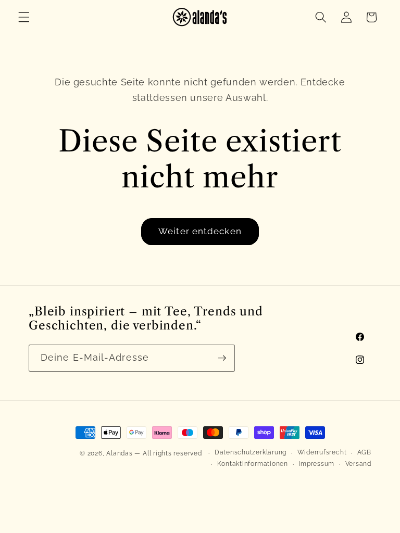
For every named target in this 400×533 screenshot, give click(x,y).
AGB (364, 452)
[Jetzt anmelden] (221, 358)
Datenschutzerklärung (250, 452)
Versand (358, 463)
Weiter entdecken (200, 231)
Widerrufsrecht (322, 452)
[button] (23, 17)
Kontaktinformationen (252, 463)
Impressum (316, 463)
